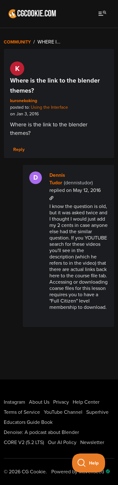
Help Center (86, 402)
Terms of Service (22, 412)
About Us (39, 402)
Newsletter (92, 442)
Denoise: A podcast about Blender (41, 432)
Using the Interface (49, 107)
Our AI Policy (62, 442)
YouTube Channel (63, 412)
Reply (19, 149)
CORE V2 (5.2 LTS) (24, 442)
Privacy (61, 402)
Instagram (14, 402)
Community (17, 42)
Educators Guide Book (28, 422)
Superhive (97, 412)
